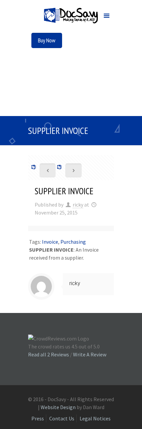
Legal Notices (95, 418)
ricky (78, 204)
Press (37, 418)
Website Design (58, 407)
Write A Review (89, 354)
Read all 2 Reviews (48, 354)
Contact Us (61, 418)
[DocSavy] (71, 16)
